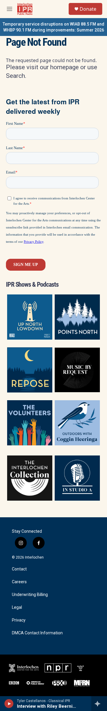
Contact (19, 569)
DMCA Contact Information (37, 633)
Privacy (19, 620)
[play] (9, 704)
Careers (19, 582)
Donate (88, 9)
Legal (17, 607)
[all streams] (99, 703)
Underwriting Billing (30, 594)
